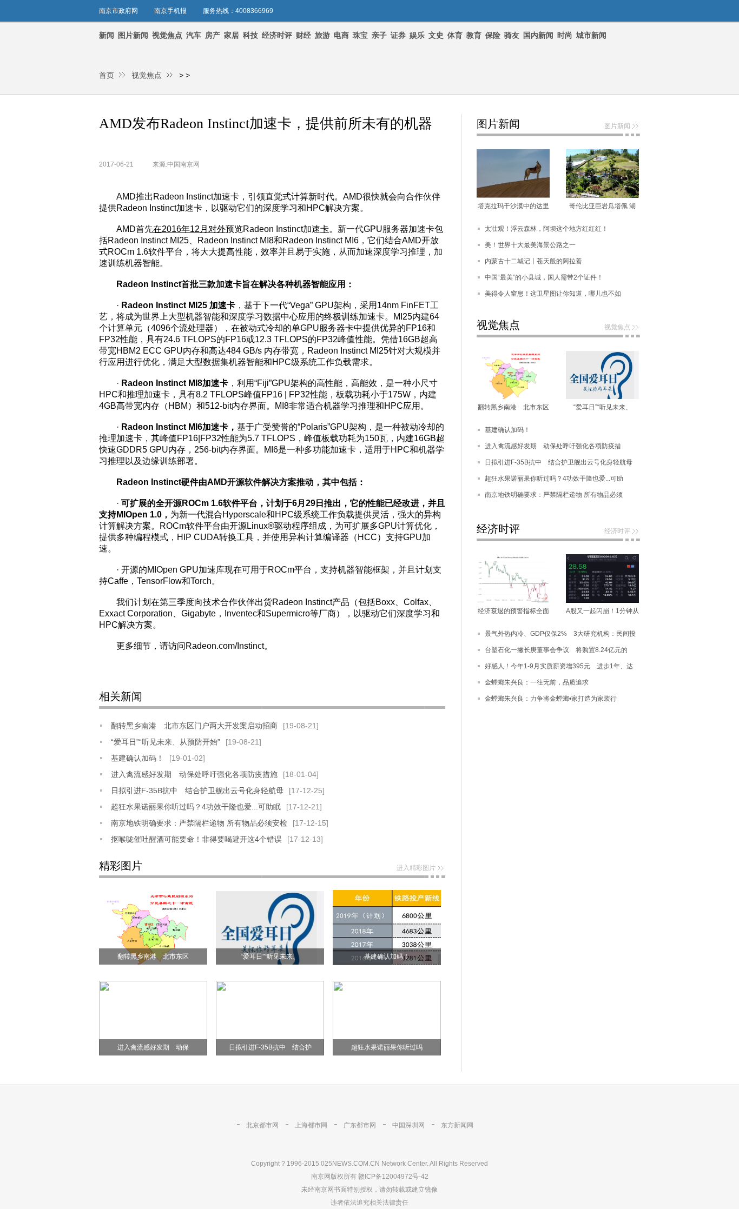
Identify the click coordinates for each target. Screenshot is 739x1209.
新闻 (106, 35)
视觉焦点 (167, 35)
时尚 (564, 35)
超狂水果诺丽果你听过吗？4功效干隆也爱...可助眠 (196, 806)
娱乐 (417, 35)
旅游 (322, 35)
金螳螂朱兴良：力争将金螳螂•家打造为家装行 (551, 698)
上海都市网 (311, 1125)
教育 (473, 35)
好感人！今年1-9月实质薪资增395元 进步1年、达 (559, 666)
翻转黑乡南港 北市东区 (153, 956)
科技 (250, 35)
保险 (492, 35)
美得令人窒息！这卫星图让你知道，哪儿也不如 (553, 293)
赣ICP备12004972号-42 (393, 1176)
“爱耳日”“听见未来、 (270, 956)
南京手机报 (170, 11)
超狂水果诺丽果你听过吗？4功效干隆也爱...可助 (554, 478)
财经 (303, 35)
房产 (212, 35)
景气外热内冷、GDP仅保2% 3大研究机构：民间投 (560, 633)
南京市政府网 (118, 11)
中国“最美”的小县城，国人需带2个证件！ (544, 277)
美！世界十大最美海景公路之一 (530, 245)
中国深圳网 (408, 1125)
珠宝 (360, 35)
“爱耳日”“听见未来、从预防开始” (165, 742)
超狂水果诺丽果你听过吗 (387, 1047)
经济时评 (277, 35)
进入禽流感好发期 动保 (153, 1047)
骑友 (511, 35)
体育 (455, 35)
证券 (398, 35)
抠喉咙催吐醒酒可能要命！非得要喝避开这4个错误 (196, 839)
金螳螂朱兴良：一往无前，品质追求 (537, 682)
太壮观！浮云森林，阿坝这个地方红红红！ (546, 228)
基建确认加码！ (137, 758)
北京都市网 (262, 1125)
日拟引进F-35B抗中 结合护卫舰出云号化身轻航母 (197, 790)
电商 (341, 35)
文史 (436, 35)
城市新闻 (591, 35)
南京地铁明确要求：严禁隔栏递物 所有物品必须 (554, 495)
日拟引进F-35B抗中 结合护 (270, 1047)
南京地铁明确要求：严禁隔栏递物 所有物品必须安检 (199, 823)
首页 (106, 75)
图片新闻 (133, 35)
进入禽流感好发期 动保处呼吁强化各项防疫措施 (194, 774)
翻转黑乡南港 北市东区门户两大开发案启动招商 (194, 725)
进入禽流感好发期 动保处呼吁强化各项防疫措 (553, 446)
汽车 (193, 35)
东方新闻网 (457, 1125)
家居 (231, 35)
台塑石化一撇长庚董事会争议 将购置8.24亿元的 (556, 650)
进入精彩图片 (416, 868)
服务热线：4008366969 (238, 11)
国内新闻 (538, 35)
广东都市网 (360, 1125)
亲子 (379, 35)
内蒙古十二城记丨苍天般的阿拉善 (533, 261)
